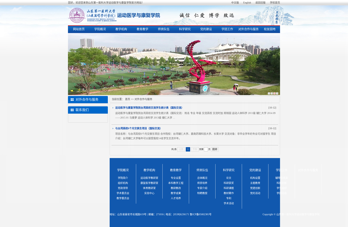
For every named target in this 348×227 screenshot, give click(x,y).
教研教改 (176, 188)
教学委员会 (123, 198)
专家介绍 (202, 188)
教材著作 (229, 193)
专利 (228, 198)
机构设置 (255, 178)
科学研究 (185, 29)
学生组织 (282, 188)
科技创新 (282, 183)
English (247, 2)
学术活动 (229, 203)
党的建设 (206, 29)
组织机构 (123, 183)
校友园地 (270, 29)
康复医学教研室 (149, 183)
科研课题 (229, 188)
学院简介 (123, 178)
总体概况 (202, 178)
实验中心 (149, 193)
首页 (127, 99)
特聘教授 (202, 193)
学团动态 (282, 193)
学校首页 (275, 2)
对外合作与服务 (248, 29)
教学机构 (121, 29)
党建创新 (255, 188)
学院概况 (100, 29)
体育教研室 (149, 188)
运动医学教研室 (149, 178)
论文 (228, 178)
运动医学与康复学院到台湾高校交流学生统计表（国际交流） (149, 107)
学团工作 (227, 29)
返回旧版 (260, 2)
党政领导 (123, 188)
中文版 (235, 2)
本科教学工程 (175, 183)
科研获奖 (229, 183)
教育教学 (142, 29)
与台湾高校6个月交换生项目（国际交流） (138, 128)
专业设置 (176, 178)
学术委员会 (123, 193)
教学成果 (176, 193)
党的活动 (255, 193)
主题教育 (255, 183)
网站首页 (79, 29)
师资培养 (202, 183)
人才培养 (176, 198)
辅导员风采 (281, 178)
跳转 (214, 149)
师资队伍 (163, 29)
